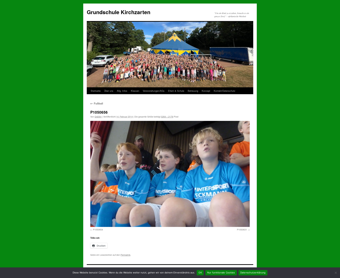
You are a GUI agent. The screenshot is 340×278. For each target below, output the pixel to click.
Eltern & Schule (176, 90)
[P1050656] (170, 174)
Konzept (206, 90)
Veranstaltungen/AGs (154, 90)
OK (200, 272)
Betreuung (193, 90)
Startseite (96, 90)
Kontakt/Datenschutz (224, 90)
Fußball (96, 103)
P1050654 (98, 229)
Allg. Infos (122, 90)
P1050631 (242, 229)
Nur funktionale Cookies (221, 272)
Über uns (108, 90)
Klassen (135, 90)
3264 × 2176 (167, 116)
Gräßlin (98, 116)
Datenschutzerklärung (253, 272)
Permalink (125, 254)
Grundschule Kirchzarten (118, 12)
